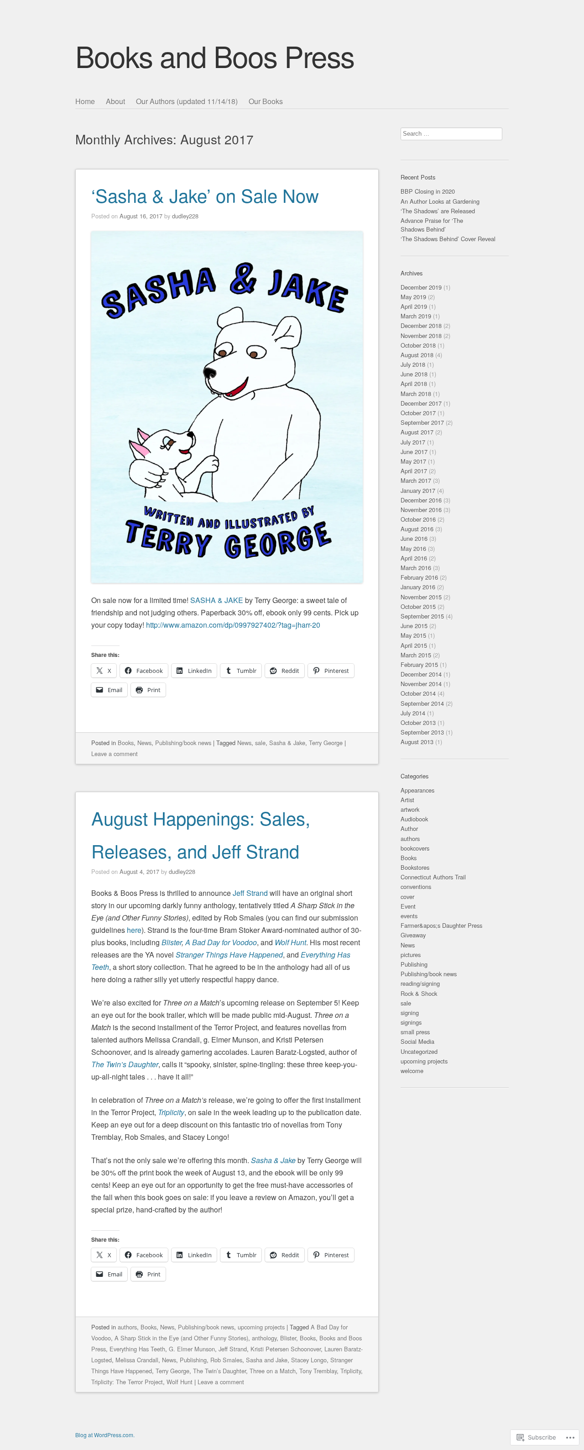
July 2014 (413, 713)
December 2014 (421, 674)
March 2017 (416, 480)
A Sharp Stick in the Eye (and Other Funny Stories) (181, 1338)
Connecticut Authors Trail (433, 877)
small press (415, 1031)
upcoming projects (261, 1327)
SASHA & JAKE (216, 600)
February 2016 (419, 577)
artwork (410, 809)
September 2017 (422, 422)
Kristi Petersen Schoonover (285, 1348)
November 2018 (421, 335)
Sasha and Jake (266, 1359)
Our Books (266, 101)
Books (126, 742)
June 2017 (414, 451)
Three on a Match (273, 1370)
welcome (412, 1070)
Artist (407, 799)
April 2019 (414, 306)
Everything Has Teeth (137, 1348)
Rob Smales (226, 1359)
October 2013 (418, 722)
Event (408, 906)
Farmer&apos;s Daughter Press (441, 925)
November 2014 (421, 683)
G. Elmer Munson (192, 1348)
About (115, 101)
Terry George (326, 742)
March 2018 (416, 393)
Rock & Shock (419, 993)
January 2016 (418, 586)
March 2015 (416, 655)
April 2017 (414, 470)
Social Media (417, 1041)
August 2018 (417, 354)
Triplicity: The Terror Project (127, 1381)
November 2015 (421, 597)
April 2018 (414, 383)
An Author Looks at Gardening (440, 201)
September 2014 (422, 703)
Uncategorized (419, 1051)
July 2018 (413, 364)
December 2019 (421, 287)
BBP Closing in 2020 (428, 191)
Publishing (193, 1359)
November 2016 (421, 509)
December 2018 (421, 325)
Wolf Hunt (290, 942)
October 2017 (418, 412)
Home (85, 101)
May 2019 (413, 296)
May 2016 (413, 548)
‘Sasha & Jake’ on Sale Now (205, 195)
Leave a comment (114, 753)
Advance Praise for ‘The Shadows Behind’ (432, 224)
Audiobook (414, 819)
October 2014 (418, 693)
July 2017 (413, 442)
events (409, 915)
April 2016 (414, 558)
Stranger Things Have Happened (229, 954)
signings (411, 1022)
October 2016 (418, 519)
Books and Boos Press (214, 55)
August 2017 (417, 432)
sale (260, 742)
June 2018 (414, 374)
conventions (416, 886)
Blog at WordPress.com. (105, 1435)
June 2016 (414, 538)
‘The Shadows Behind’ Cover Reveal (448, 238)
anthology (264, 1338)
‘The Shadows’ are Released (438, 210)
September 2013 (422, 732)
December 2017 (421, 403)
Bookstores (415, 867)
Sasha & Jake (287, 742)
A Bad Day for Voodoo (221, 942)
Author (409, 828)
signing (410, 1012)
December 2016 (421, 500)
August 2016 (417, 528)
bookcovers (415, 848)
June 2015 (414, 625)
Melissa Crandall (136, 1359)
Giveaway (413, 935)
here (134, 930)
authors (127, 1327)
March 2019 (416, 316)
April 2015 (414, 645)
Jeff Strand (250, 893)
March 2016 (416, 567)
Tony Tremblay (318, 1370)
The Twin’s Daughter (124, 1064)
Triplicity (171, 1112)
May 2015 (413, 635)
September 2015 (422, 616)
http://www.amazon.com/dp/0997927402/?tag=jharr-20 (233, 624)
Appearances (417, 790)
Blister (172, 942)
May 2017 (413, 461)
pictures (411, 954)
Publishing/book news (183, 742)
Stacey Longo (309, 1359)
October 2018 (418, 345)
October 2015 (418, 606)
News (144, 742)
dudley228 (185, 216)
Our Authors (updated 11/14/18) (187, 101)
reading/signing (420, 983)
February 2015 (419, 664)
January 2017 (418, 490)
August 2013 (417, 741)
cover (407, 896)
